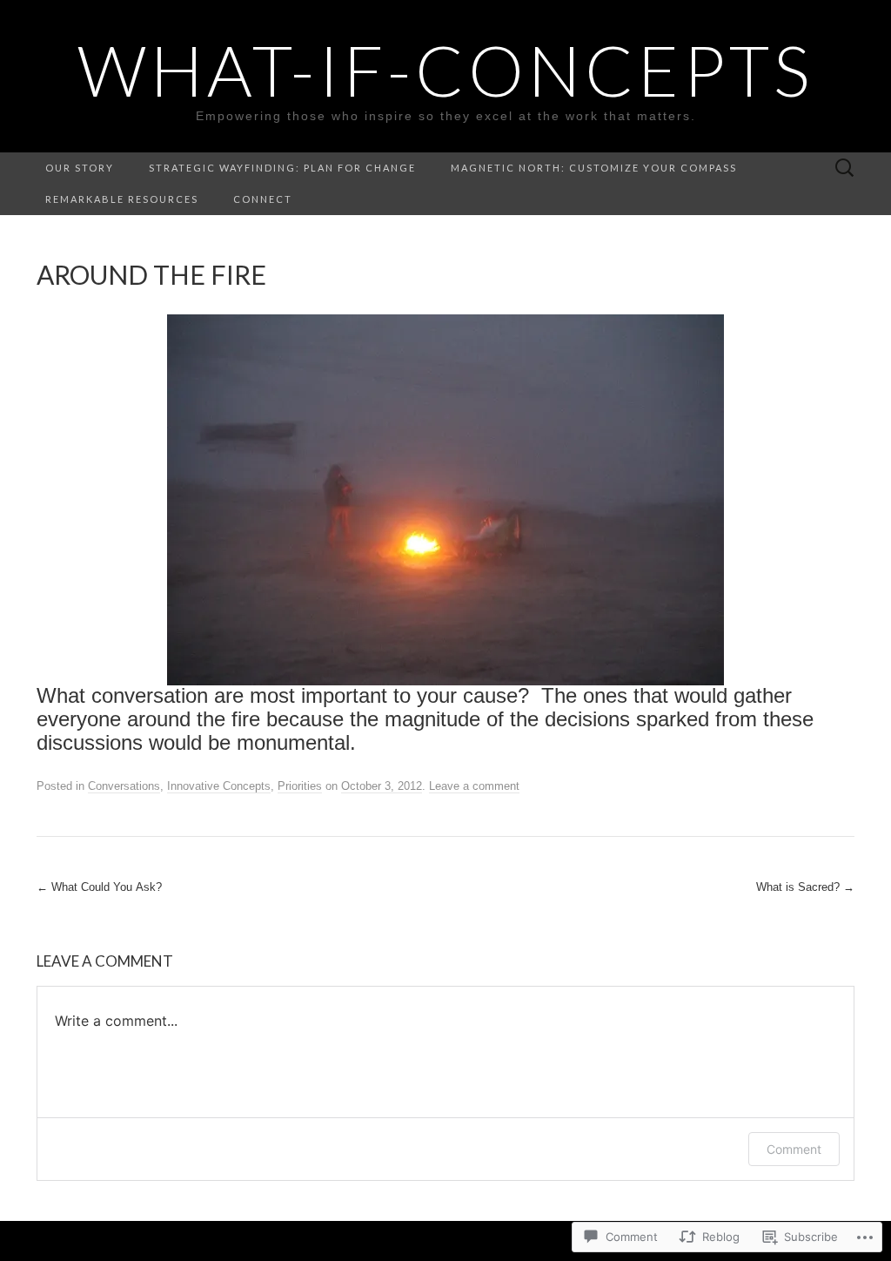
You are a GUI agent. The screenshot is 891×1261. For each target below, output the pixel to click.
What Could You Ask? (99, 886)
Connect (262, 199)
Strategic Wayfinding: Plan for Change (282, 167)
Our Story (79, 167)
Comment (794, 1149)
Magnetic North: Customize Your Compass (594, 167)
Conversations (124, 785)
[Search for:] (845, 168)
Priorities (300, 785)
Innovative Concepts (219, 785)
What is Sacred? (805, 886)
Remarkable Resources (121, 199)
